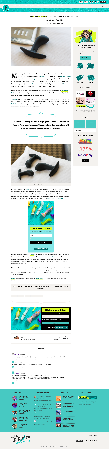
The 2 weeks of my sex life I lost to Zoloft (68, 397)
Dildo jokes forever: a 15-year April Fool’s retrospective (24, 412)
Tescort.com (81, 401)
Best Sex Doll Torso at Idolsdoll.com (84, 402)
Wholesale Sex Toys (86, 111)
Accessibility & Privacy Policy (62, 446)
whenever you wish (51, 327)
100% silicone (15, 104)
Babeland (41, 288)
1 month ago (39, 410)
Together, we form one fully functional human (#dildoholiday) (68, 426)
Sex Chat (91, 110)
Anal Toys (32, 16)
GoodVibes (66, 286)
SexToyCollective (78, 111)
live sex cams (86, 112)
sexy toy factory (93, 402)
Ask (50, 446)
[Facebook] (84, 440)
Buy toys (53, 6)
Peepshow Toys (58, 286)
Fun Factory (31, 286)
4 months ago (46, 418)
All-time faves (45, 6)
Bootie (15, 99)
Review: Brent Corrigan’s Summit (28, 338)
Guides (20, 6)
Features (91, 126)
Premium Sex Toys (77, 110)
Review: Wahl (37, 424)
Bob (64, 84)
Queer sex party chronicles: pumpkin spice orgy (24, 405)
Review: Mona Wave (68, 411)
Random (63, 6)
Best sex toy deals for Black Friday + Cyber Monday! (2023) (24, 419)
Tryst (89, 112)
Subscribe (86, 57)
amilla (38, 421)
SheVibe (24, 286)
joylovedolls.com (83, 112)
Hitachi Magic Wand (90, 111)
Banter (25, 6)
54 (71, 16)
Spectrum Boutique (40, 286)
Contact (85, 1)
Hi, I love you (37, 16)
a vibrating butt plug (34, 79)
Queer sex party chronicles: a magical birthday (24, 426)
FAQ (58, 6)
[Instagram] (93, 2)
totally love (33, 84)
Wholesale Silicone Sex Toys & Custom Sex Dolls (85, 404)
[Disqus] (41, 368)
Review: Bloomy (57, 338)
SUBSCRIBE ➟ (41, 242)
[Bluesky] (90, 2)
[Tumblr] (98, 2)
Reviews (14, 6)
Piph (82, 45)
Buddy (42, 76)
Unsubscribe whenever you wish (41, 245)
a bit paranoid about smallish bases (47, 257)
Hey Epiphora (44, 446)
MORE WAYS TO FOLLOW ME (41, 248)
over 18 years (79, 51)
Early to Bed (49, 286)
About (81, 1)
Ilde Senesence (40, 396)
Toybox (38, 6)
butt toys (14, 296)
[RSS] (95, 440)
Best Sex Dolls (93, 401)
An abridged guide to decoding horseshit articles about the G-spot (68, 405)
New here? (32, 6)
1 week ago (39, 402)
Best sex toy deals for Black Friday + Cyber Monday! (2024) (24, 398)
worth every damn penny (36, 296)
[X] (86, 440)
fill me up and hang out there (55, 198)
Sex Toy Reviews (44, 16)
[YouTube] (95, 2)
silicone (27, 296)
